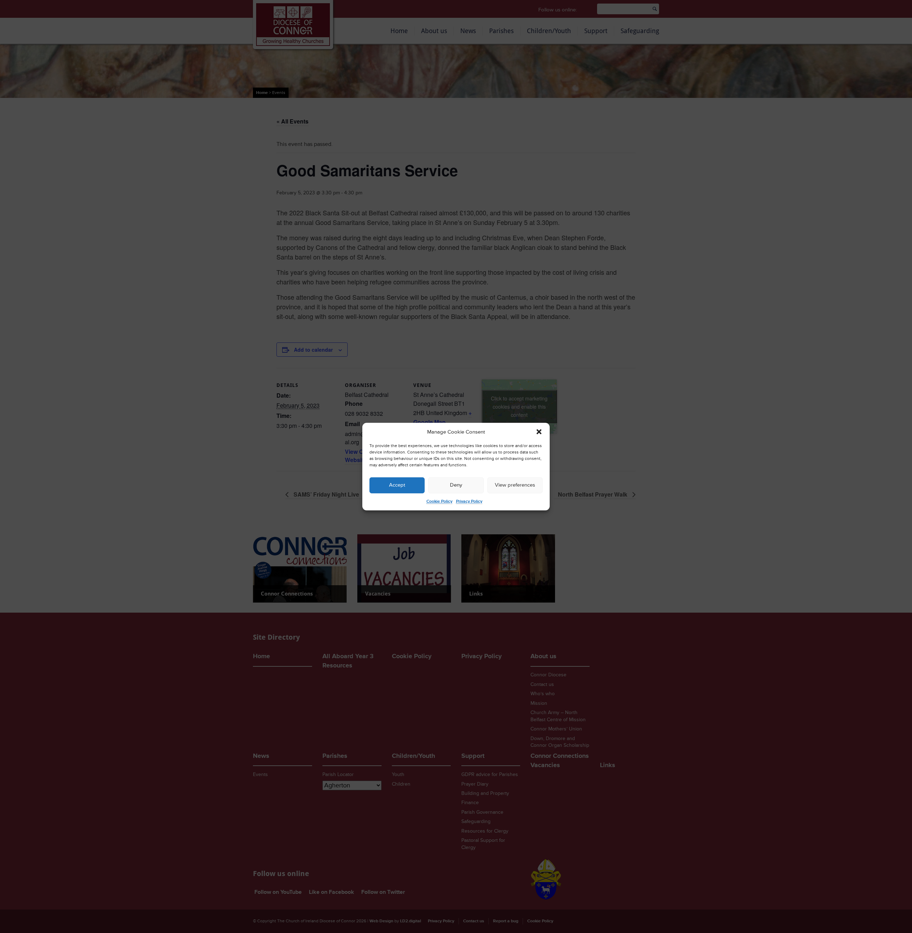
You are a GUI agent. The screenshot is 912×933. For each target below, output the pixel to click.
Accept (397, 485)
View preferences (515, 485)
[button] (539, 431)
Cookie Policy (439, 501)
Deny (456, 485)
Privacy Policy (469, 501)
